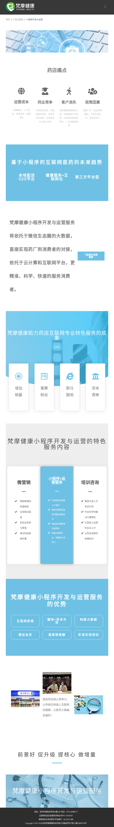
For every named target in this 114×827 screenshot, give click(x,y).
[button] (91, 256)
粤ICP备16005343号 (79, 823)
